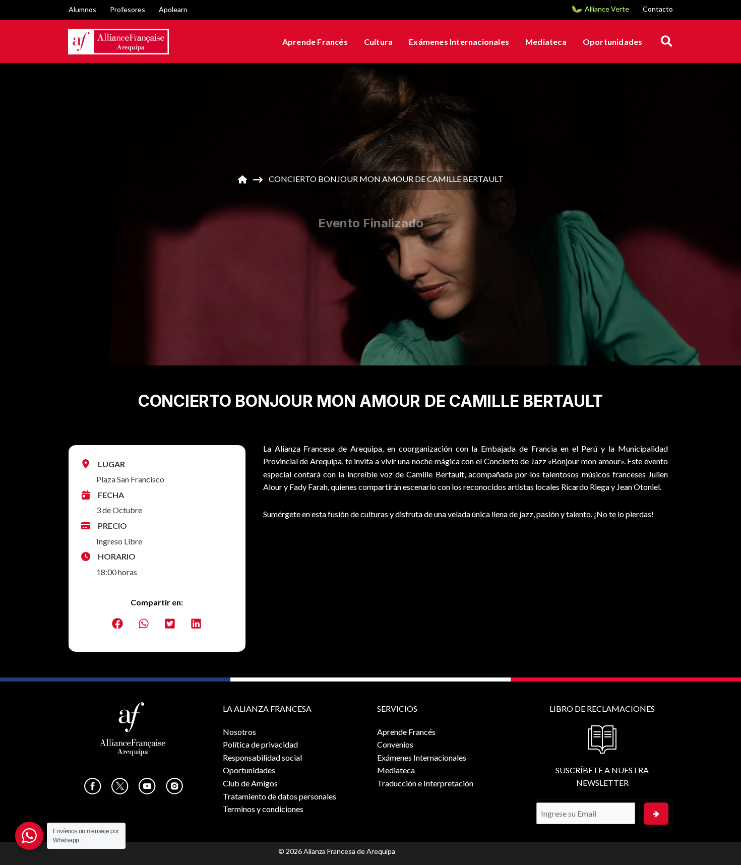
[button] (667, 41)
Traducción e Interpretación (425, 783)
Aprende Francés (315, 41)
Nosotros (239, 731)
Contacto (658, 9)
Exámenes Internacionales (459, 41)
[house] (242, 179)
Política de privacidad (260, 744)
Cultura (378, 41)
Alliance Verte (607, 9)
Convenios (395, 744)
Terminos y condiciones (263, 809)
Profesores (127, 9)
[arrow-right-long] (258, 179)
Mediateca (546, 41)
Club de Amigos (250, 783)
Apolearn (173, 9)
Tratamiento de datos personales (279, 796)
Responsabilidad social (262, 757)
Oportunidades (613, 41)
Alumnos (82, 9)
